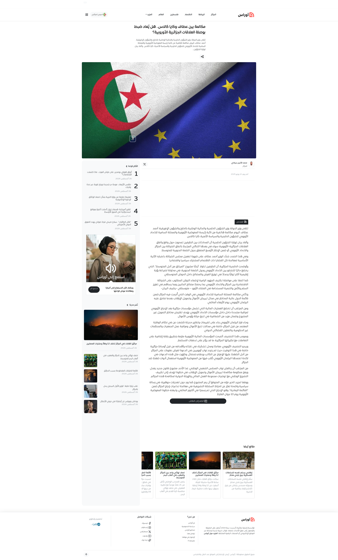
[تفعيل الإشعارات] (85, 2)
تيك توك (145, 540)
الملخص (239, 222)
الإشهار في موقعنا (188, 537)
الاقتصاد (188, 14)
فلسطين (174, 14)
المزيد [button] (149, 14)
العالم (161, 14)
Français (191, 541)
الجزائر (213, 14)
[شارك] (202, 56)
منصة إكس (144, 532)
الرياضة (201, 14)
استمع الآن (94, 289)
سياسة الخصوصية (188, 527)
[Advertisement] (198, 198)
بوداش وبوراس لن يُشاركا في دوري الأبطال (119, 401)
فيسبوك (145, 523)
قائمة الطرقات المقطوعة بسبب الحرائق (121, 371)
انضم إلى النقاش (196, 401)
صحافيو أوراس (190, 530)
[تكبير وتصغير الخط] (145, 164)
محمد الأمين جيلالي (239, 163)
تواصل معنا (191, 534)
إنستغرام (145, 527)
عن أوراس (191, 523)
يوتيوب (145, 536)
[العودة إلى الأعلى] (86, 554)
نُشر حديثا (133, 305)
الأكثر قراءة (133, 166)
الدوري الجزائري (97, 15)
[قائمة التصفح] (86, 14)
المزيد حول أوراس (211, 533)
